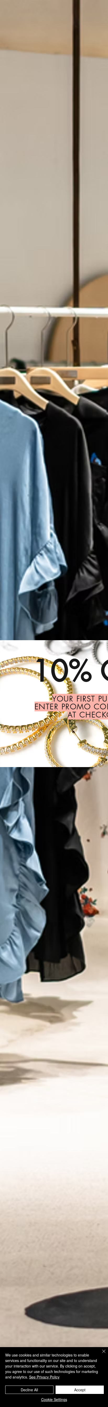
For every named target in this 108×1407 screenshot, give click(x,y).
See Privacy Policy (44, 1377)
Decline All (29, 1389)
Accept (79, 1389)
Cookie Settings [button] (54, 1399)
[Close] (100, 1354)
